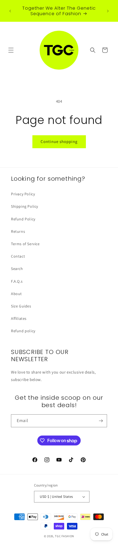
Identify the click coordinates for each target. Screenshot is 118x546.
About (16, 293)
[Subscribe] (101, 420)
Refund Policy (23, 219)
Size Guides (21, 306)
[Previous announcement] (10, 11)
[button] (11, 50)
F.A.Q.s (17, 281)
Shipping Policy (24, 206)
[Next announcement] (108, 11)
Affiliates (19, 318)
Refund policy (23, 330)
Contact (18, 256)
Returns (18, 231)
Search (17, 268)
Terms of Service (25, 243)
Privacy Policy (23, 193)
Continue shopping (59, 141)
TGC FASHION (64, 536)
